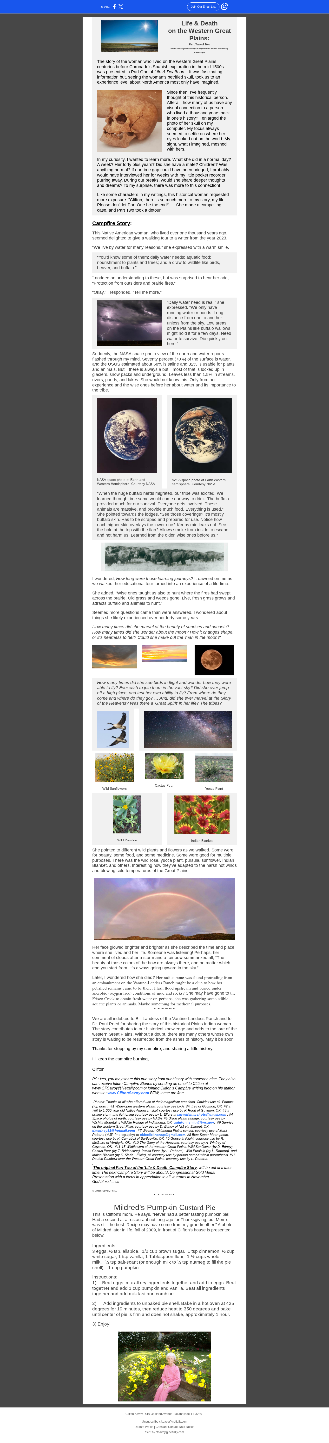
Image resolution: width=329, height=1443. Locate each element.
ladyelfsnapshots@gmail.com (201, 1114)
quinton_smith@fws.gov (194, 1122)
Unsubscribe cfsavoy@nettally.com (164, 1421)
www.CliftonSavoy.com (128, 1093)
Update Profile (144, 1427)
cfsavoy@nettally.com (170, 1432)
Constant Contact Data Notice (175, 1427)
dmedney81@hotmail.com (113, 1130)
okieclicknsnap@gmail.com (162, 1135)
